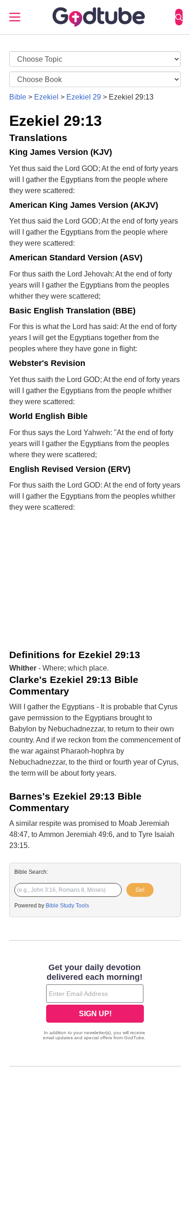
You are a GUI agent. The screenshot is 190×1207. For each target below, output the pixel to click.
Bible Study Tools (67, 905)
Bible (17, 97)
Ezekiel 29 (83, 97)
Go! (140, 890)
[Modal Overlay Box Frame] (95, 1003)
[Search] (179, 17)
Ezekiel (46, 97)
